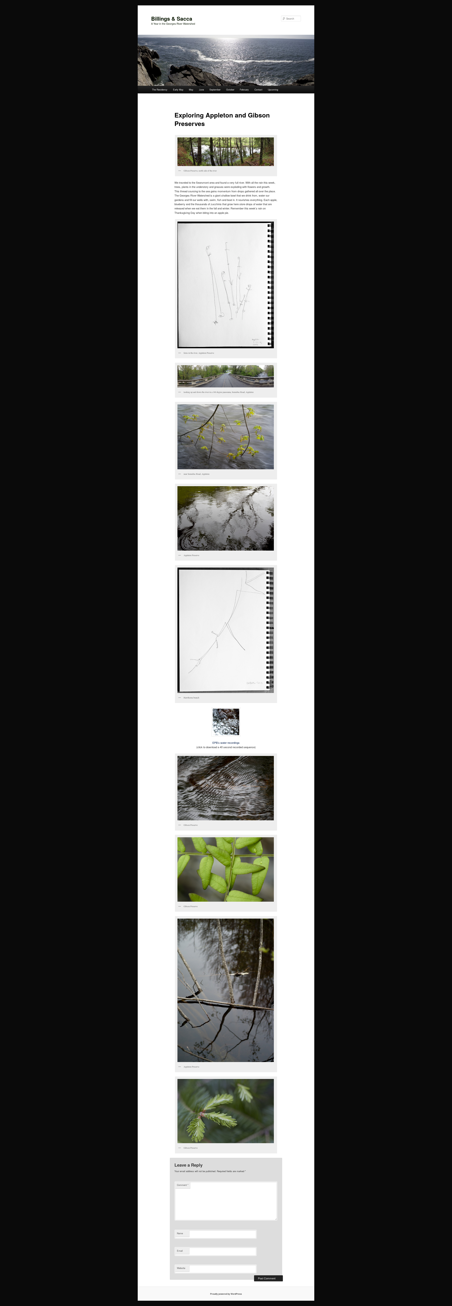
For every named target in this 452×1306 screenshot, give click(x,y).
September (215, 89)
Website (181, 1268)
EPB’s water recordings (226, 742)
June (201, 89)
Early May (178, 89)
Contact (258, 89)
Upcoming (273, 89)
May (191, 89)
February (244, 89)
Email (180, 1250)
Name (180, 1233)
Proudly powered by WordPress (226, 1293)
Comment (182, 1185)
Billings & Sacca (171, 18)
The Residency (159, 89)
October (230, 89)
